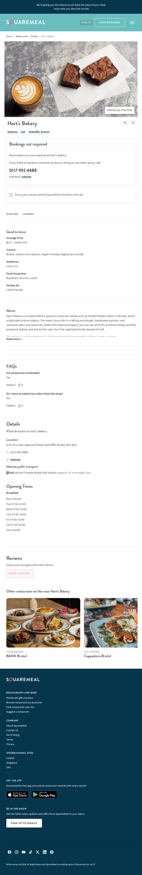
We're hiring (12, 735)
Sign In (86, 22)
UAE (8, 767)
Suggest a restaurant (17, 711)
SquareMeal (25, 22)
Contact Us (12, 730)
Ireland (10, 758)
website (26, 177)
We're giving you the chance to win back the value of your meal (71, 6)
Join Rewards (109, 22)
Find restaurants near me (20, 707)
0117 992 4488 (19, 452)
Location (28, 214)
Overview (12, 214)
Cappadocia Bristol (97, 656)
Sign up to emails (24, 823)
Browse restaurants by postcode (24, 702)
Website (12, 132)
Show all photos (119, 110)
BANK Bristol (16, 656)
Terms (9, 739)
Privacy (10, 744)
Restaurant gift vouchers (19, 697)
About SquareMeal (16, 725)
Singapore (11, 762)
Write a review (20, 573)
